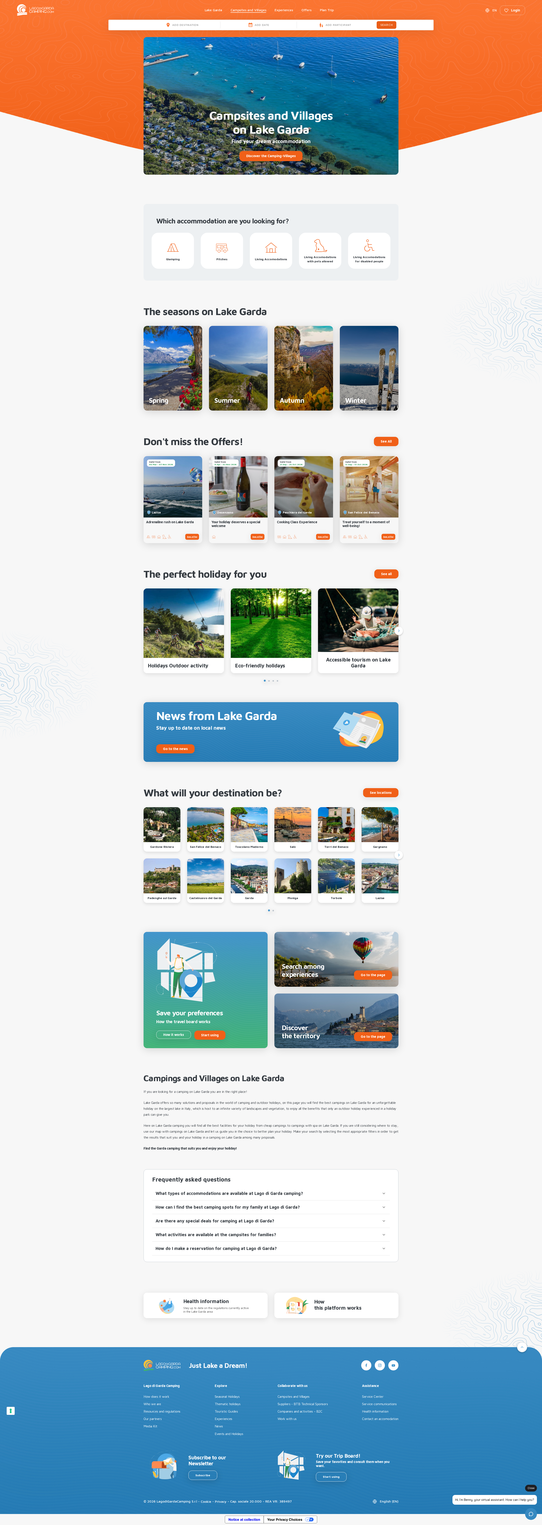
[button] (271, 1193)
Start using (331, 1476)
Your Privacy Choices (284, 1519)
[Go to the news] (175, 742)
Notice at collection (244, 1519)
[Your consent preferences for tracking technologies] (11, 1411)
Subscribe (202, 1475)
